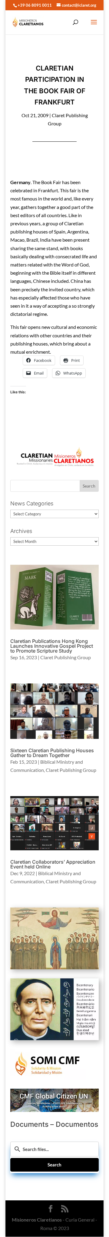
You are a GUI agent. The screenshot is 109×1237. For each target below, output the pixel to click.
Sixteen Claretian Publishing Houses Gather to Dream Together (52, 752)
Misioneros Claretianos (37, 1219)
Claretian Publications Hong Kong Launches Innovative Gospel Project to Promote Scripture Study (51, 646)
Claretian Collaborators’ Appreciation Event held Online (52, 864)
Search (54, 1164)
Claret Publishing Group (65, 657)
